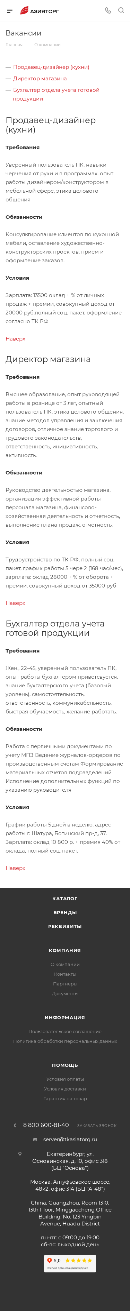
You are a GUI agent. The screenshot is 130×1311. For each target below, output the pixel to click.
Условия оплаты (65, 1079)
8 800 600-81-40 (46, 1125)
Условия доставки (65, 1089)
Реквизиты (65, 926)
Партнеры (65, 983)
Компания (65, 950)
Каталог (65, 898)
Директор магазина (40, 78)
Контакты (65, 974)
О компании (65, 964)
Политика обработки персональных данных (65, 1041)
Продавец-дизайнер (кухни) (51, 67)
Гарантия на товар (65, 1098)
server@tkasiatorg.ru (70, 1139)
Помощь (65, 1065)
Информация (65, 1017)
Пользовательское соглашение (65, 1031)
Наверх (15, 338)
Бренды (65, 912)
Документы (65, 993)
